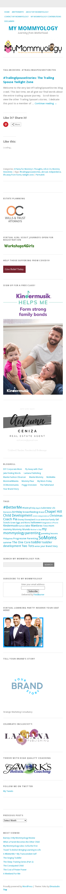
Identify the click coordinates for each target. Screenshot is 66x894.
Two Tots (28, 546)
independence (55, 172)
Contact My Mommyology (16, 17)
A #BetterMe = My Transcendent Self (20, 854)
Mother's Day (36, 530)
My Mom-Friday (44, 481)
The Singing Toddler (12, 858)
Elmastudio (55, 886)
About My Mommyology (37, 12)
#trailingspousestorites (30, 172)
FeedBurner (39, 594)
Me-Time (43, 526)
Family (52, 519)
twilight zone (28, 175)
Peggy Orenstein (29, 485)
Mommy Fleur (28, 481)
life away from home (12, 175)
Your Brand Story (11, 489)
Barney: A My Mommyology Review (19, 838)
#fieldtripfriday (29, 508)
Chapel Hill (53, 512)
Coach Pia (10, 519)
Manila (35, 525)
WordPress (27, 886)
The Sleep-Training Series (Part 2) (18, 862)
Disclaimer (9, 21)
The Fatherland (47, 485)
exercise (45, 519)
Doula (37, 520)
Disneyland (30, 519)
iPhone (55, 523)
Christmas (56, 515)
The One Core (21, 542)
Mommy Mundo (21, 529)
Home (7, 12)
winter (37, 546)
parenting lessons (49, 533)
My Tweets (8, 791)
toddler (36, 542)
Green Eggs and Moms (20, 523)
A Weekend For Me (11, 873)
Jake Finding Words (12, 473)
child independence (41, 516)
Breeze (41, 512)
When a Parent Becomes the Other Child (21, 842)
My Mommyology (33, 28)
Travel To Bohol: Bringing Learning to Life (22, 850)
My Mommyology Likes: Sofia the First (20, 846)
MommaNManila (10, 481)
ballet (43, 508)
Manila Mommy (36, 477)
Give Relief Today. (14, 269)
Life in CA (47, 169)
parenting (33, 533)
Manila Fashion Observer (14, 477)
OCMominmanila (11, 485)
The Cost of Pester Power (15, 869)
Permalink (40, 175)
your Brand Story (49, 546)
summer (7, 542)
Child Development (17, 515)
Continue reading (46, 103)
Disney (21, 519)
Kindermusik (10, 525)
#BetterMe (12, 507)
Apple (38, 508)
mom (51, 525)
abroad (44, 172)
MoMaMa (50, 477)
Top (5, 889)
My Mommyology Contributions (46, 17)
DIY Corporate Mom (12, 469)
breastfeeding (30, 512)
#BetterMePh (18, 12)
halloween (36, 522)
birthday (17, 511)
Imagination (47, 523)
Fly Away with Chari (34, 469)
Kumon (21, 526)
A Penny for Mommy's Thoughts (28, 169)
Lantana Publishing (32, 473)
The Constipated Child (13, 865)
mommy (7, 529)
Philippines (8, 539)
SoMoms (47, 537)
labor (27, 525)
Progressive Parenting (25, 538)
